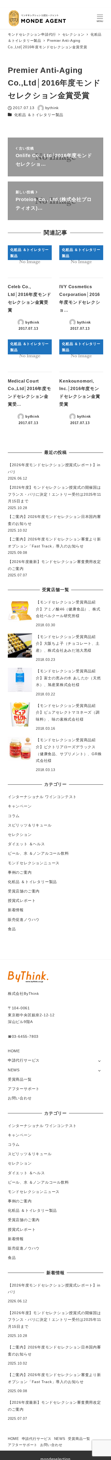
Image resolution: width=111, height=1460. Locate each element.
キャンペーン (20, 806)
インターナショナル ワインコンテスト (42, 797)
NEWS (14, 1070)
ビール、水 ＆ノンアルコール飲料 (38, 853)
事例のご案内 (20, 872)
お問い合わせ (20, 1098)
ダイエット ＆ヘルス (26, 844)
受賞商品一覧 (20, 1079)
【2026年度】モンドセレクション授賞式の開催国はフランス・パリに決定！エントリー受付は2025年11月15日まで (54, 494)
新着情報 (16, 910)
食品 (12, 929)
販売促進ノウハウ (24, 919)
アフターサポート (24, 1089)
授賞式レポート (22, 900)
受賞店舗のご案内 (24, 891)
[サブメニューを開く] (99, 1061)
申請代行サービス (24, 1060)
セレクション (20, 834)
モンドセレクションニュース (34, 863)
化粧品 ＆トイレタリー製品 (38, 115)
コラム (14, 816)
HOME (14, 1051)
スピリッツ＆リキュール (30, 825)
